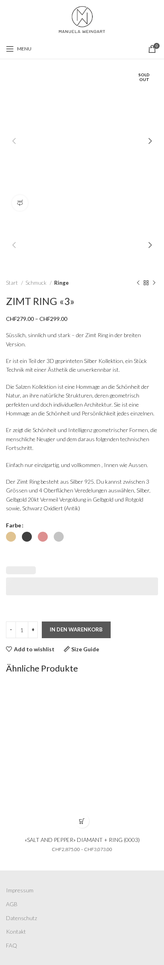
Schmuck (36, 283)
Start (12, 283)
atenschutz (23, 918)
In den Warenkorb (76, 629)
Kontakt (16, 931)
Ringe (61, 283)
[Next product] (154, 283)
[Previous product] (138, 283)
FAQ (11, 945)
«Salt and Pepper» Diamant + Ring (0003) (82, 839)
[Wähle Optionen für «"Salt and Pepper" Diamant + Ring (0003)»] (82, 821)
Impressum (19, 890)
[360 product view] (20, 203)
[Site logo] (82, 18)
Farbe (13, 525)
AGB (12, 904)
